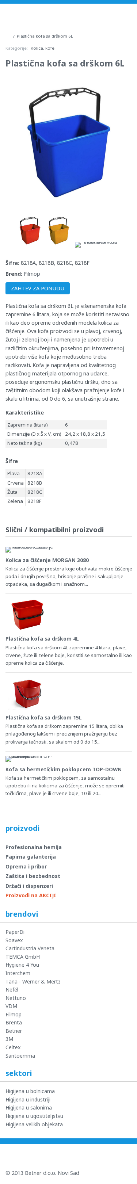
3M (9, 1038)
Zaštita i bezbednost (32, 875)
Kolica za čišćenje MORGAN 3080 (47, 560)
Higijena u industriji (27, 1099)
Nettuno (15, 997)
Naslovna (112, 16)
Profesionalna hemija (33, 847)
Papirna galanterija (30, 856)
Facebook (42, 1156)
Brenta (13, 1022)
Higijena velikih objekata (34, 1124)
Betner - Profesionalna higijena (47, 17)
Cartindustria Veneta (29, 948)
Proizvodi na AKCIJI (30, 895)
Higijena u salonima (28, 1107)
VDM (11, 1005)
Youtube (16, 1156)
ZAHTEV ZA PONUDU (37, 288)
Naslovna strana (8, 35)
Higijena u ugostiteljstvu (34, 1115)
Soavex (14, 940)
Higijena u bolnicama (30, 1091)
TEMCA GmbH (22, 956)
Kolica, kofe (42, 48)
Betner (13, 1030)
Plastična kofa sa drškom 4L (42, 638)
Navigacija (129, 16)
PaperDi (14, 931)
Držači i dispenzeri (29, 885)
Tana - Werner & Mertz (33, 981)
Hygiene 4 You (22, 964)
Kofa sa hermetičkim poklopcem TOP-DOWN (63, 769)
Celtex (12, 1047)
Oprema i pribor (26, 866)
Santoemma (20, 1055)
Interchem (17, 973)
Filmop (32, 273)
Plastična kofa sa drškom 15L (43, 717)
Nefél (11, 989)
